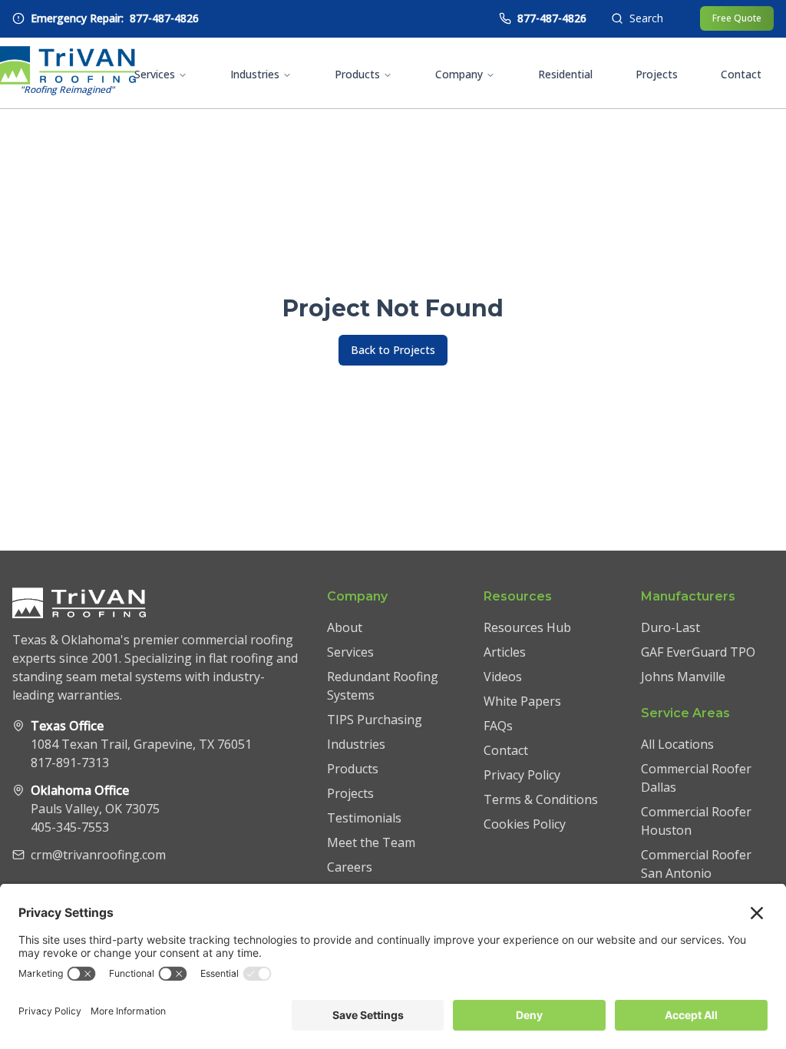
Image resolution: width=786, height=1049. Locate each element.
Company (459, 74)
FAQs (498, 725)
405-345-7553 (70, 827)
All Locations (677, 744)
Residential (565, 74)
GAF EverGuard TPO (698, 652)
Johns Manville (683, 676)
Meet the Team (371, 842)
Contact (741, 74)
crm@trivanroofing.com (98, 854)
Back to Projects (393, 349)
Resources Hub (527, 627)
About (344, 627)
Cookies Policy (525, 824)
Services (154, 74)
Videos (503, 676)
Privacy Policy (522, 774)
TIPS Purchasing (374, 719)
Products (357, 74)
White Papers (522, 701)
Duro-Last (670, 627)
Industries (254, 74)
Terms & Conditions (541, 799)
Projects (657, 74)
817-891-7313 (70, 762)
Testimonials (364, 817)
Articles (505, 652)
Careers (349, 867)
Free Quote (736, 18)
